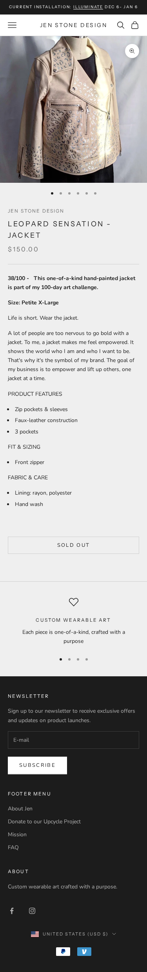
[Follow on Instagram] (32, 911)
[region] (73, 621)
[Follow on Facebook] (12, 911)
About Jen (20, 808)
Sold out (73, 545)
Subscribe (37, 765)
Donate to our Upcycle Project (44, 821)
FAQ (13, 847)
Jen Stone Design (36, 211)
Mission (17, 834)
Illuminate (88, 6)
